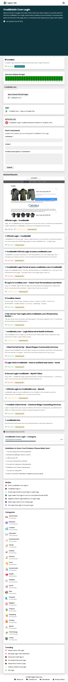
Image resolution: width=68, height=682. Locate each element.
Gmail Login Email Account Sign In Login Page (23, 492)
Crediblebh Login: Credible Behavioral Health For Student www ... (31, 123)
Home (11, 586)
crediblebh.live (13, 420)
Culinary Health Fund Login (17, 667)
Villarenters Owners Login (17, 664)
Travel (11, 638)
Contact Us (33, 679)
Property (12, 597)
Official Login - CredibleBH (17, 220)
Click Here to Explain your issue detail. (31, 474)
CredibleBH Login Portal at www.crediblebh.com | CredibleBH (34, 267)
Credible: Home (13, 298)
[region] (34, 38)
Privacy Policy (60, 679)
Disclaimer (46, 679)
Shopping (12, 615)
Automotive (13, 516)
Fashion (12, 551)
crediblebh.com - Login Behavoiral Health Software (29, 331)
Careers (12, 528)
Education (12, 533)
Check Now (18, 66)
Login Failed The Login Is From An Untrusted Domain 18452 (28, 495)
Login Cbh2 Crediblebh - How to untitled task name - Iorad (33, 362)
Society (11, 620)
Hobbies (12, 580)
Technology (13, 632)
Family (11, 545)
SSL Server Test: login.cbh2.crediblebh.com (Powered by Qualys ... (31, 315)
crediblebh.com (15, 98)
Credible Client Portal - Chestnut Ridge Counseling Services (33, 404)
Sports (11, 626)
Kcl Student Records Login (17, 660)
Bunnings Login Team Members (19, 654)
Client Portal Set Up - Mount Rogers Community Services (32, 347)
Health (11, 574)
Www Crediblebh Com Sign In (18, 485)
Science (12, 609)
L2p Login (11, 670)
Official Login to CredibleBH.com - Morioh (25, 389)
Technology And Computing (13, 439)
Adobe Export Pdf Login (16, 650)
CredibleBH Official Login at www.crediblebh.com (29, 251)
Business (12, 522)
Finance (12, 556)
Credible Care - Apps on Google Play (22, 111)
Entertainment (14, 539)
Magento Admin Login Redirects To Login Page (24, 499)
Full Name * (9, 137)
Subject (8, 144)
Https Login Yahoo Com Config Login (20, 502)
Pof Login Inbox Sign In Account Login (20, 505)
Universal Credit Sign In (16, 657)
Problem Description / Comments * (18, 152)
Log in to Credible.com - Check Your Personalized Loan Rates (34, 282)
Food (11, 562)
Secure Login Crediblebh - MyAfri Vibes (24, 373)
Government (13, 568)
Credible (10, 59)
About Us (20, 679)
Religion (12, 603)
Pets (10, 591)
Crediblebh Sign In (14, 489)
